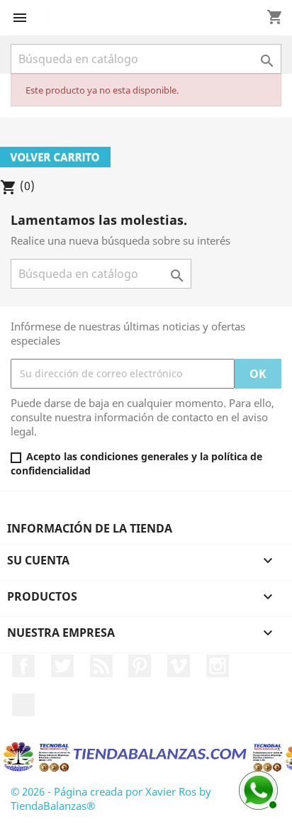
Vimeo (178, 666)
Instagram (217, 666)
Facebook (23, 666)
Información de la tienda (89, 528)
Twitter (62, 666)
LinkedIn (23, 705)
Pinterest (139, 666)
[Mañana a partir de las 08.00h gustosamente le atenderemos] (256, 788)
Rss (101, 666)
